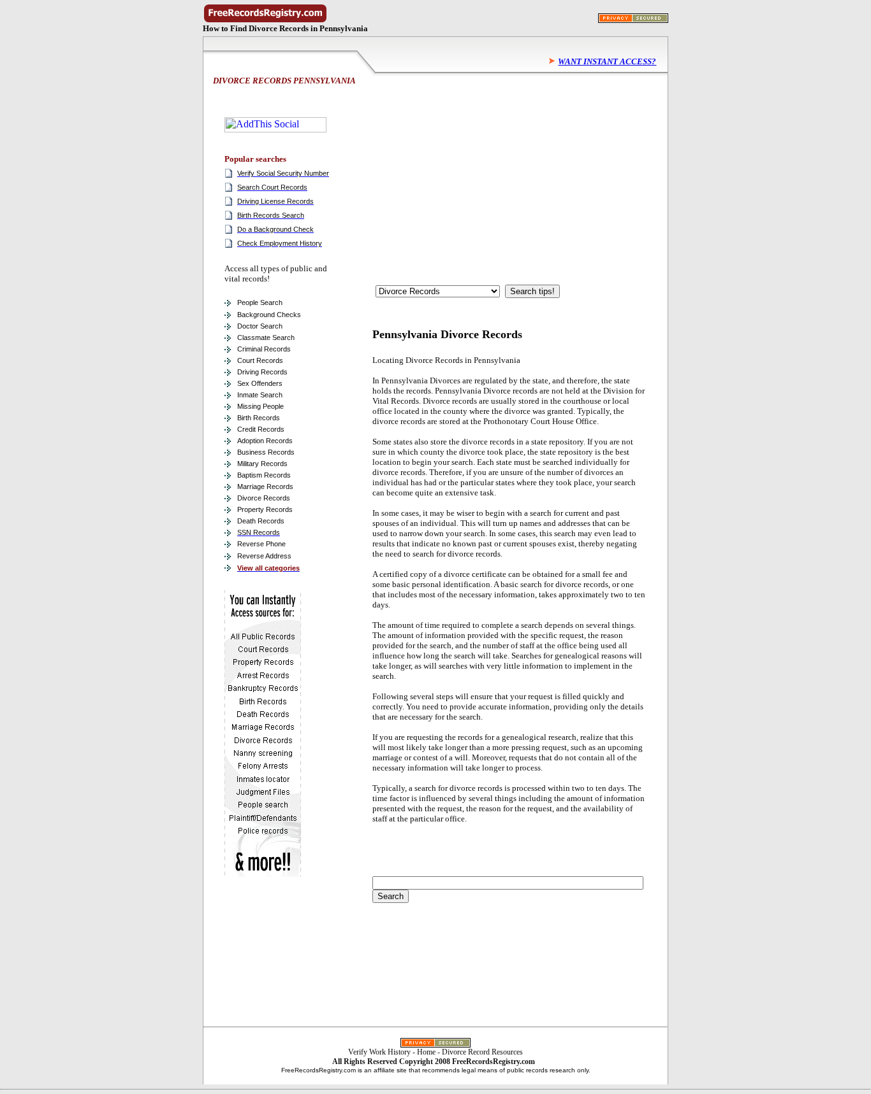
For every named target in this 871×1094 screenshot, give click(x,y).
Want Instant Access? (607, 61)
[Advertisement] (469, 176)
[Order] (262, 874)
